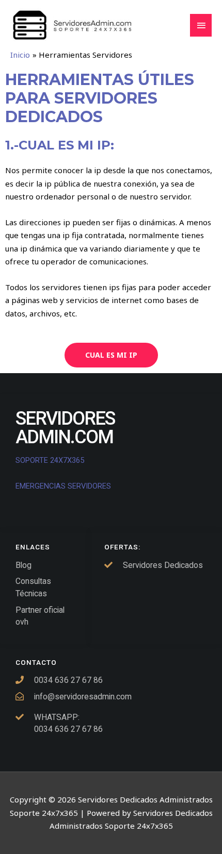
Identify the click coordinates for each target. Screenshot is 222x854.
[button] (111, 355)
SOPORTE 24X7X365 (50, 460)
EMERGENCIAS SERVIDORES (63, 486)
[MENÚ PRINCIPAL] (201, 25)
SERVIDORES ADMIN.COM (65, 428)
